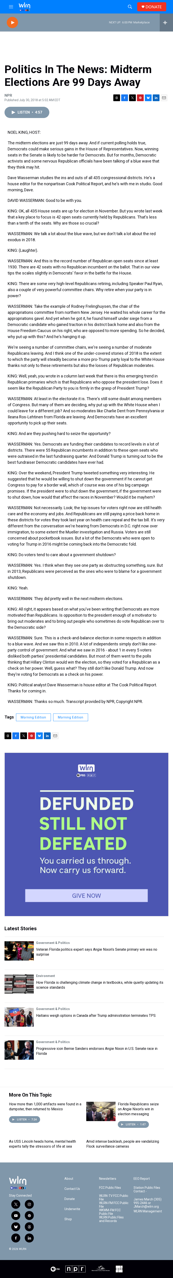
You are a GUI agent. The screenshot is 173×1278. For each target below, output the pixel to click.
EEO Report (142, 1178)
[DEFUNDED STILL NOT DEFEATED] (86, 834)
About (68, 1178)
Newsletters (107, 1178)
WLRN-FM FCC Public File (113, 1204)
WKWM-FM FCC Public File (110, 1212)
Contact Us (72, 1189)
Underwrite (72, 1209)
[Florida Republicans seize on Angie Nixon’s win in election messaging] (101, 1111)
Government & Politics (53, 943)
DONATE (154, 6)
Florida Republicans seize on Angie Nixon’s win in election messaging (138, 1109)
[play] (12, 22)
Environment (45, 976)
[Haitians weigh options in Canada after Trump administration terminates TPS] (19, 1017)
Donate (69, 1199)
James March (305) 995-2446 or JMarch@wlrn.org (148, 1203)
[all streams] (166, 22)
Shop (68, 1219)
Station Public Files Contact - (147, 1189)
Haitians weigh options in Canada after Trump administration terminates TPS (96, 1015)
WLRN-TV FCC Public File (113, 1197)
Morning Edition (33, 717)
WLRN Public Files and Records (111, 1219)
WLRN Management (148, 1211)
